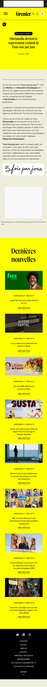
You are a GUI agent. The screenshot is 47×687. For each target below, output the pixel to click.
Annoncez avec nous (23, 655)
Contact (24, 652)
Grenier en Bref (23, 659)
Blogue (23, 645)
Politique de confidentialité (23, 663)
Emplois (23, 648)
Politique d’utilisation (23, 666)
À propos (23, 641)
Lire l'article (24, 308)
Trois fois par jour (28, 85)
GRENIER (23, 672)
